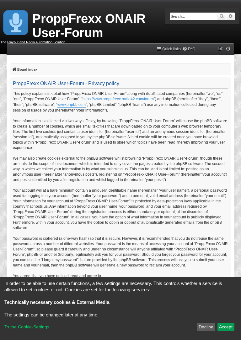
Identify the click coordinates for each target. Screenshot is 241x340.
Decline (206, 326)
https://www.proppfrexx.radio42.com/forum (118, 99)
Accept (226, 326)
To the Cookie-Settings (26, 326)
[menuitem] (188, 49)
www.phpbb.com (71, 104)
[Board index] (16, 21)
